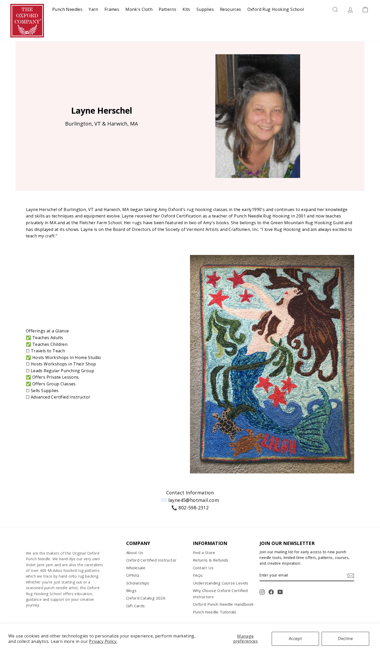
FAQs (198, 575)
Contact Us (203, 567)
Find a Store (204, 552)
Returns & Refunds (211, 560)
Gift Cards (135, 605)
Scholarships (137, 583)
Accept (295, 638)
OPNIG (132, 575)
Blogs (131, 590)
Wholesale (136, 567)
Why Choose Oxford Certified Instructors (220, 593)
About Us (134, 552)
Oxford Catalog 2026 (146, 598)
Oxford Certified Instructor (151, 560)
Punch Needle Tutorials (215, 611)
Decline (345, 638)
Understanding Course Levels (220, 583)
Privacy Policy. (103, 641)
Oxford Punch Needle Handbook (223, 604)
